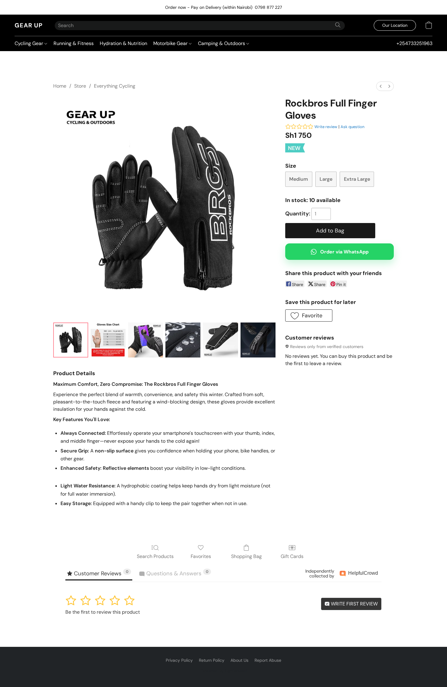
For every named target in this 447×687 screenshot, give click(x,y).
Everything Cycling (114, 86)
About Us (239, 660)
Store (80, 86)
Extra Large (357, 179)
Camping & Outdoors (222, 43)
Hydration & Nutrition (123, 43)
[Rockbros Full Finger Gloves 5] (258, 340)
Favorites (201, 556)
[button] (29, 25)
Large (326, 179)
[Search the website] (337, 25)
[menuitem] (380, 86)
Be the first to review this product (102, 612)
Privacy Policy (179, 660)
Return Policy (211, 660)
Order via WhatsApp (344, 252)
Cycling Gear (29, 43)
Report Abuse (268, 660)
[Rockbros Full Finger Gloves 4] (220, 340)
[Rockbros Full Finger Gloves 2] (145, 340)
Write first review (354, 604)
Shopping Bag (246, 556)
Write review (325, 126)
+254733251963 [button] (414, 43)
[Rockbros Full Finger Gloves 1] (108, 340)
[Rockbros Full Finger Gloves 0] (70, 340)
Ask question (352, 126)
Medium (298, 179)
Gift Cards (292, 556)
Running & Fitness (74, 43)
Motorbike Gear (171, 43)
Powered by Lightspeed (223, 670)
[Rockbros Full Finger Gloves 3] (182, 340)
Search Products (155, 556)
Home (59, 86)
